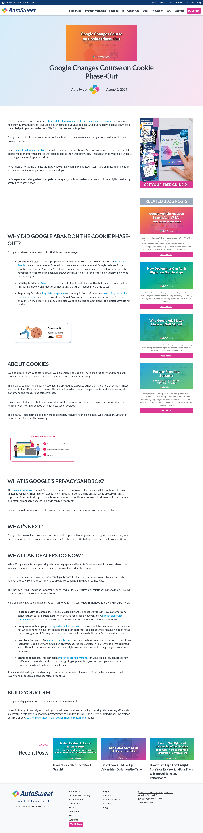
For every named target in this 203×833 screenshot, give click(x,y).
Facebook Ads (116, 10)
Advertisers (47, 283)
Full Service (75, 10)
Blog (199, 2)
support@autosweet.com (151, 799)
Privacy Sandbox (22, 490)
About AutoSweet (176, 2)
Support (162, 2)
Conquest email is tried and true (67, 626)
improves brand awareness (74, 657)
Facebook (20, 800)
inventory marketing (58, 640)
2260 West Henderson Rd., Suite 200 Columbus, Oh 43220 (155, 793)
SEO (169, 10)
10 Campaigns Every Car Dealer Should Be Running (56, 717)
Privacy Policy (42, 806)
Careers (190, 2)
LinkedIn (45, 800)
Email (145, 10)
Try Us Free (194, 10)
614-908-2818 (146, 802)
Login (153, 2)
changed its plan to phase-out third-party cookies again (79, 120)
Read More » (166, 254)
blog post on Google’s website (29, 150)
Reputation (157, 10)
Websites (179, 10)
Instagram (33, 800)
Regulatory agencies (54, 293)
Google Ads (133, 10)
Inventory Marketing (95, 10)
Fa (103, 615)
